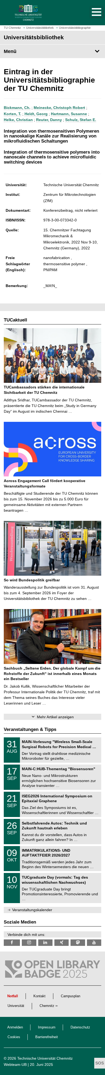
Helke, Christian (18, 120)
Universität (16, 1006)
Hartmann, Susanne (69, 114)
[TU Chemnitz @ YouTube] (94, 942)
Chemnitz (47, 1006)
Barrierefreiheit (46, 1037)
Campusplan (70, 996)
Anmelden (15, 1027)
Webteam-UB (15, 1064)
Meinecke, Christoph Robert (59, 107)
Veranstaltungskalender (32, 910)
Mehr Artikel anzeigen (55, 717)
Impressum (46, 1027)
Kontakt (39, 996)
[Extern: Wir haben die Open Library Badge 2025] (52, 970)
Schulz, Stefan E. (80, 120)
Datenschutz (80, 1027)
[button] (91, 12)
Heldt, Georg (36, 114)
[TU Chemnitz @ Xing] (61, 942)
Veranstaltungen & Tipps (30, 729)
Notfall (12, 996)
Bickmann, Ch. (17, 107)
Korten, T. (12, 114)
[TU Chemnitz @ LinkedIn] (45, 942)
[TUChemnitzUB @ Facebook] (12, 942)
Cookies (14, 1037)
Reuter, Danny (49, 120)
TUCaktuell (15, 320)
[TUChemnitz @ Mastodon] (78, 942)
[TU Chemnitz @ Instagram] (29, 942)
